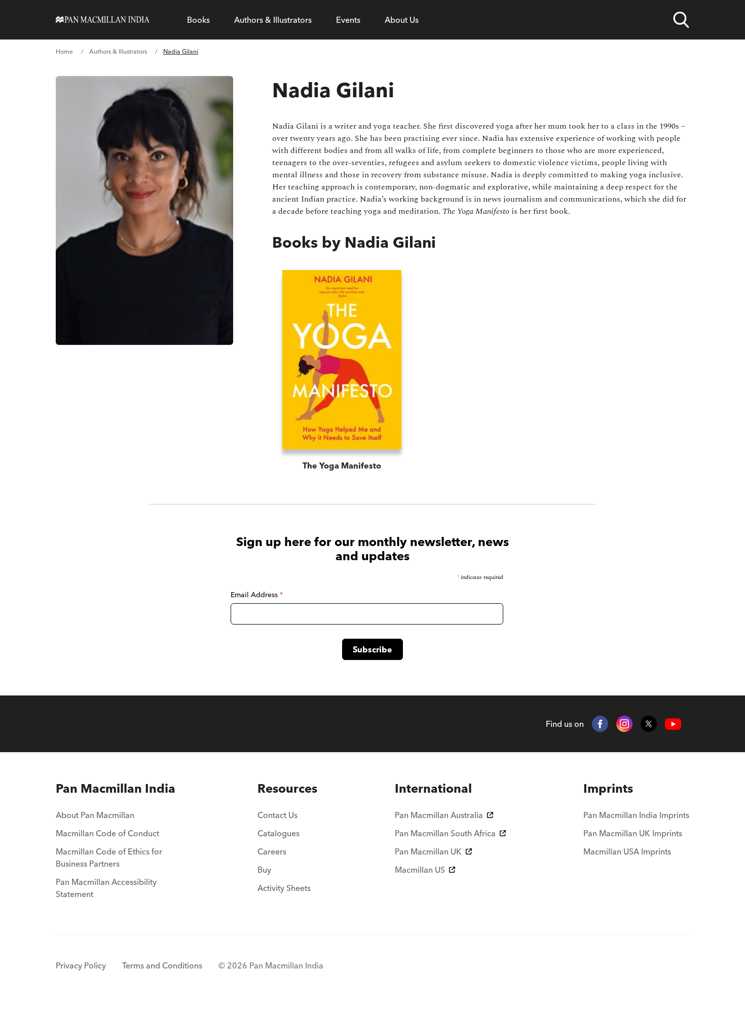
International (433, 788)
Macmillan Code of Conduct (107, 833)
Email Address (257, 594)
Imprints (608, 788)
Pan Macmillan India (115, 788)
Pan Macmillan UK (428, 851)
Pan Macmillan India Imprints (636, 815)
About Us (402, 20)
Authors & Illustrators (273, 20)
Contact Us (277, 815)
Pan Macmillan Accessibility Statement (106, 888)
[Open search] (681, 20)
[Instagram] (624, 724)
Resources (287, 788)
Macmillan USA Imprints (627, 851)
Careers (271, 851)
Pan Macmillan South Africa (445, 833)
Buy (264, 870)
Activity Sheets (284, 888)
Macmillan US (420, 870)
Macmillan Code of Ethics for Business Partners (109, 857)
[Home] (103, 20)
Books (198, 20)
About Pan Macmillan (95, 815)
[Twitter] (649, 724)
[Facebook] (600, 724)
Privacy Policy (81, 965)
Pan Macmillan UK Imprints (632, 833)
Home (64, 51)
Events (348, 20)
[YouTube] (673, 724)
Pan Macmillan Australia (439, 815)
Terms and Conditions (162, 965)
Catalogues (278, 833)
